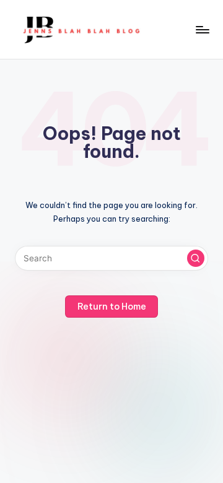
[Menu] (202, 29)
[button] (195, 258)
